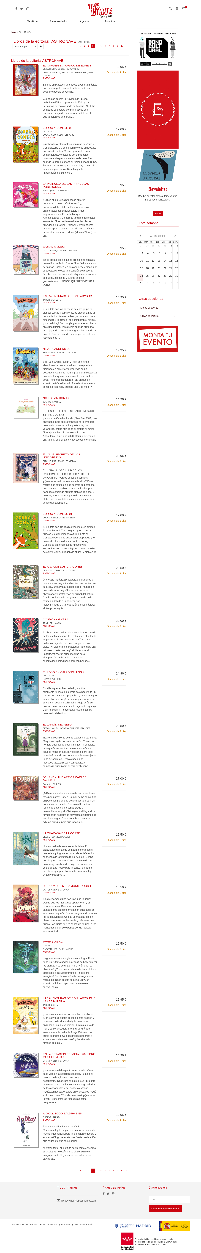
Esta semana (149, 223)
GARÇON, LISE (50, 949)
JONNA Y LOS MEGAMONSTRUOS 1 (67, 886)
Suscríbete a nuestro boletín (165, 1208)
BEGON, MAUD (50, 728)
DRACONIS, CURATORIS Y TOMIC (59, 570)
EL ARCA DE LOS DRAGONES (63, 566)
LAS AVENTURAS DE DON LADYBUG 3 (68, 296)
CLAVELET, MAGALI (67, 250)
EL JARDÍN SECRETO (57, 724)
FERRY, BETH (70, 135)
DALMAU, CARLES (52, 784)
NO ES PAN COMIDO (57, 398)
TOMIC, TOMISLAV (67, 461)
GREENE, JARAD (51, 1117)
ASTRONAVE (49, 78)
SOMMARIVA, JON (52, 352)
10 (122, 46)
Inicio (13, 32)
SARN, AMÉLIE (66, 949)
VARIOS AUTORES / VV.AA (56, 890)
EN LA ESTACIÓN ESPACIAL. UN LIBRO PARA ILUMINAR (69, 1056)
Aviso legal (65, 1224)
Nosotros (110, 21)
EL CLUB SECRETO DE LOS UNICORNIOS (61, 456)
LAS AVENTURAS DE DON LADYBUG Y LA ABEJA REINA (69, 1000)
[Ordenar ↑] (41, 46)
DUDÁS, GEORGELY (52, 135)
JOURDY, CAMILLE (52, 402)
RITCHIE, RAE (50, 461)
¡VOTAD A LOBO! (54, 246)
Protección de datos (48, 1224)
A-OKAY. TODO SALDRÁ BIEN (62, 1113)
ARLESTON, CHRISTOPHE (74, 72)
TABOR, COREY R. (52, 300)
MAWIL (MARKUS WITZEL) (55, 191)
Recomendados (59, 21)
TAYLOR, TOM (69, 352)
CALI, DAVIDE (49, 250)
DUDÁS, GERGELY (52, 518)
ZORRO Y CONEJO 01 (57, 513)
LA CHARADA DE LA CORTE (61, 833)
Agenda (84, 21)
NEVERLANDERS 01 (56, 348)
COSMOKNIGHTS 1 (55, 619)
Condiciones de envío (83, 1224)
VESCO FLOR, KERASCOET (56, 837)
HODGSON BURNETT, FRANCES (74, 728)
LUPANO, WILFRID (52, 679)
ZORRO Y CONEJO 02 (57, 129)
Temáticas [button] (32, 21)
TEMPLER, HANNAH (52, 623)
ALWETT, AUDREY (51, 72)
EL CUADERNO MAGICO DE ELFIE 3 (67, 67)
